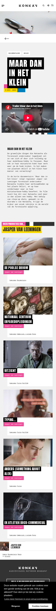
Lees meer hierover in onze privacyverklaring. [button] (26, 599)
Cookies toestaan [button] (40, 606)
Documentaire (14, 53)
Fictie (19, 383)
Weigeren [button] (15, 606)
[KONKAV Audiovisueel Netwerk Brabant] (28, 569)
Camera (5, 554)
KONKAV (28, 5)
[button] (43, 5)
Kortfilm (25, 383)
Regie (26, 53)
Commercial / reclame (24, 334)
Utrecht (7, 556)
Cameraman (13, 280)
